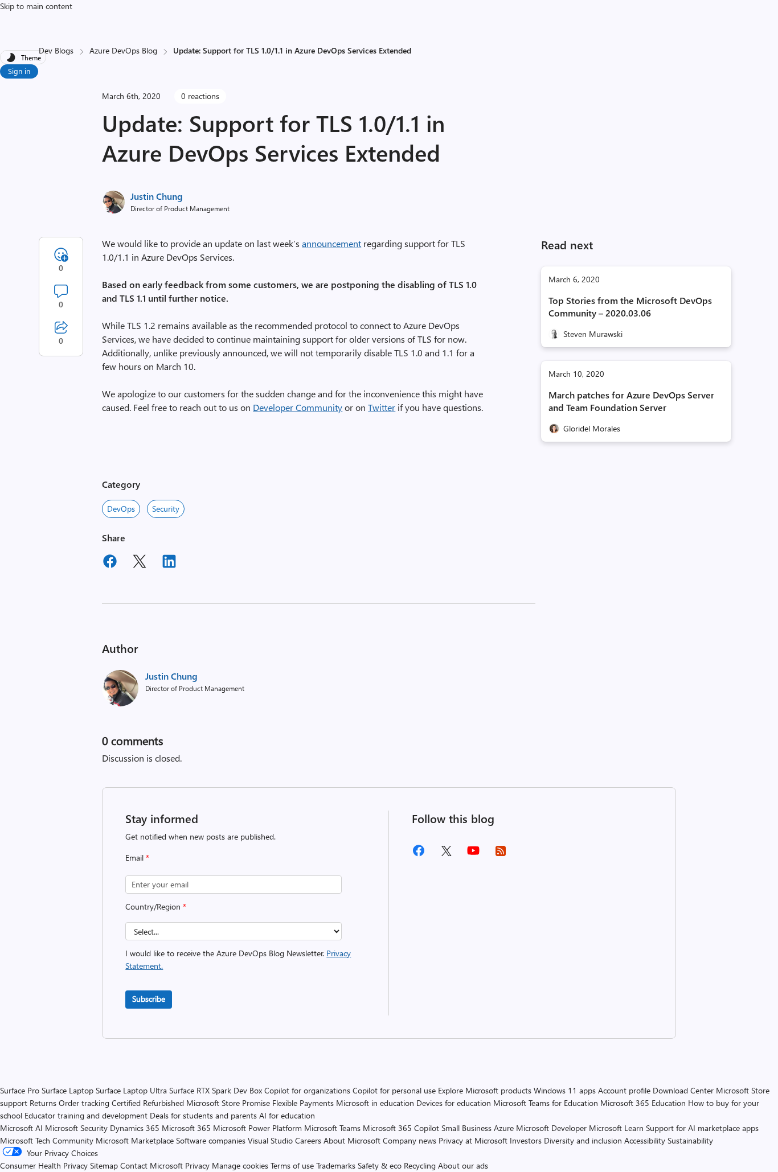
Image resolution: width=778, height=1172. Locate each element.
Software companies (210, 1140)
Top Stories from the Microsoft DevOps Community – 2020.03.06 (630, 306)
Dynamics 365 (134, 1127)
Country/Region (155, 906)
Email (137, 857)
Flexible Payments (303, 1102)
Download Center (683, 1090)
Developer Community (297, 407)
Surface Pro (19, 1090)
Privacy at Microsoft (473, 1140)
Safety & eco (380, 1165)
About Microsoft (352, 1140)
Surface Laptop (67, 1090)
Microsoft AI (21, 1127)
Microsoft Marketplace (135, 1140)
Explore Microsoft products (484, 1090)
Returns (43, 1102)
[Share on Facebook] (110, 563)
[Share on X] (140, 563)
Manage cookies (240, 1165)
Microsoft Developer (551, 1127)
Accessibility (644, 1140)
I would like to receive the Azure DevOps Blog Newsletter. (238, 959)
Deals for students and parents (203, 1115)
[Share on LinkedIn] (169, 563)
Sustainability (690, 1140)
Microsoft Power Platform (257, 1127)
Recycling (420, 1165)
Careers (308, 1140)
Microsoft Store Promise (228, 1102)
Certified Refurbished (148, 1102)
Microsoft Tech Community (46, 1140)
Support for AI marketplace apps (702, 1127)
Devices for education (453, 1102)
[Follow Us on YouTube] (473, 854)
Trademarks (335, 1165)
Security (165, 508)
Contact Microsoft (151, 1165)
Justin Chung (156, 196)
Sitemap (104, 1165)
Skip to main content (36, 6)
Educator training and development (86, 1115)
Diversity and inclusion (583, 1140)
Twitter (381, 407)
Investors (526, 1140)
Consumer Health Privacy (44, 1165)
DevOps (121, 508)
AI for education (287, 1115)
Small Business (466, 1127)
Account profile (624, 1090)
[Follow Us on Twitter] (446, 854)
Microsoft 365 (186, 1127)
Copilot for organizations (307, 1090)
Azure (504, 1127)
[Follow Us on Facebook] (418, 854)
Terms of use (292, 1165)
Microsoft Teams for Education (545, 1102)
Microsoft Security (76, 1127)
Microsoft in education (375, 1102)
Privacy (198, 1165)
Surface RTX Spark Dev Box (215, 1090)
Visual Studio (270, 1140)
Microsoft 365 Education (643, 1102)
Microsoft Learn (616, 1127)
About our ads (463, 1165)
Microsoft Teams (332, 1127)
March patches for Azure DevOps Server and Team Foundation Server (631, 401)
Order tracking (84, 1102)
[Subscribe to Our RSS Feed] (500, 854)
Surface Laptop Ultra (131, 1090)
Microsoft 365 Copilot (401, 1127)
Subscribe (148, 998)
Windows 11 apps (565, 1090)
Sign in (19, 71)
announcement (331, 243)
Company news (409, 1140)
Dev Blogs (56, 50)
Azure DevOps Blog (123, 50)
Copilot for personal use (394, 1090)
